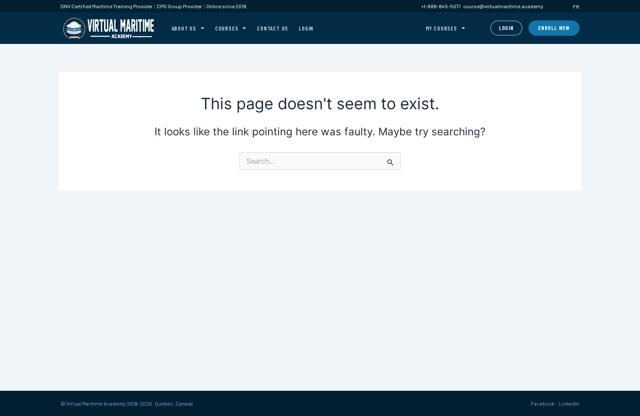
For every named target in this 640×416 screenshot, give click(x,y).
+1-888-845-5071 (441, 6)
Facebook (542, 403)
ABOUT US (184, 28)
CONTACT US (272, 28)
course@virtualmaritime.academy (503, 6)
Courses (227, 28)
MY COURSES (441, 28)
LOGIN (306, 28)
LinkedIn (569, 403)
